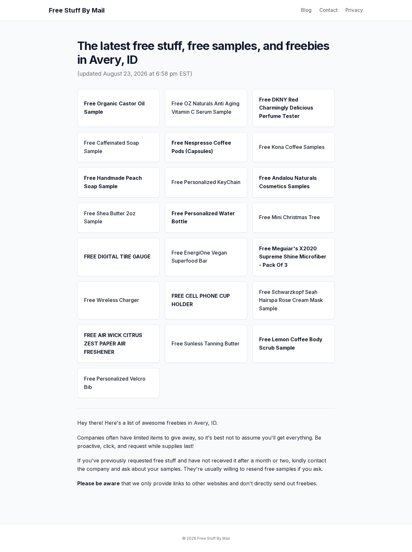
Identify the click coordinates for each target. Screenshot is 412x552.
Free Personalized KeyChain (206, 182)
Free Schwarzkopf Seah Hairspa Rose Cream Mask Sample (291, 300)
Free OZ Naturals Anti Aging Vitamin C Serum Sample (205, 107)
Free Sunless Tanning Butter (205, 343)
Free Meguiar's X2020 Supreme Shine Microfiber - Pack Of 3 (292, 256)
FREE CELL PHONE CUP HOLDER (201, 300)
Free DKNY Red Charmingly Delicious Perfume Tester (286, 107)
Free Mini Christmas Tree (289, 217)
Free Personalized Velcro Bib (114, 382)
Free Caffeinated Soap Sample (111, 147)
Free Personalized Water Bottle (203, 217)
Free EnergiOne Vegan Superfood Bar (199, 256)
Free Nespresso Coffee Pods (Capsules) (201, 147)
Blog (306, 10)
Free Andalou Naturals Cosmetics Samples (288, 182)
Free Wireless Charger (111, 300)
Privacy (354, 10)
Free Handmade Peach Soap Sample (113, 182)
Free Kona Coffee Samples (291, 147)
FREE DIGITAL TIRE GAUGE (117, 256)
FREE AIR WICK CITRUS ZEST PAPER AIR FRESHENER (113, 343)
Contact (328, 10)
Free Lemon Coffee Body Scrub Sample (291, 343)
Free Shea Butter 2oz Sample (110, 217)
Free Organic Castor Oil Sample (114, 107)
